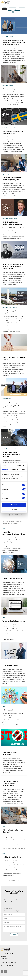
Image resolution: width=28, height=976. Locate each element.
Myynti (4, 36)
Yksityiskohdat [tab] (14, 469)
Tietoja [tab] (23, 469)
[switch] (24, 489)
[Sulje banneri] (25, 465)
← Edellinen (12, 880)
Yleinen (13, 36)
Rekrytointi (8, 36)
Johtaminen (11, 85)
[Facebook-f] (2, 971)
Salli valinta (14, 509)
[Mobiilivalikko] (25, 2)
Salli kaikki (14, 504)
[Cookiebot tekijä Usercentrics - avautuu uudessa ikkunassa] (18, 465)
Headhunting (5, 85)
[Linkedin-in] (5, 971)
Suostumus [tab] (5, 469)
